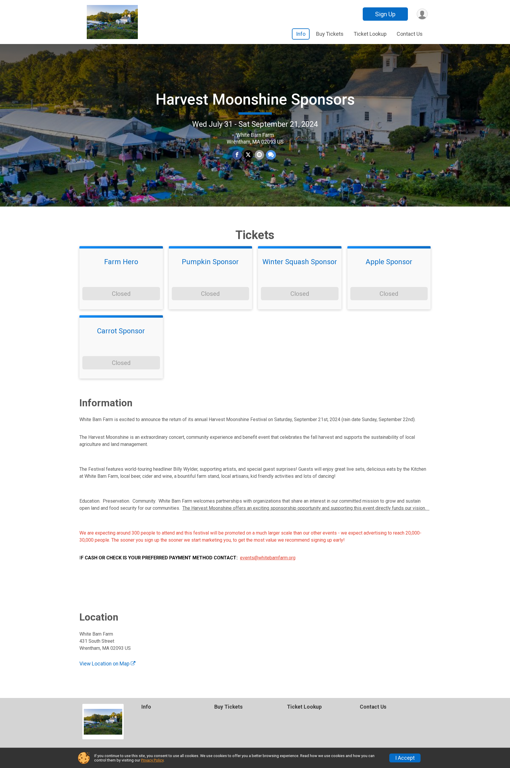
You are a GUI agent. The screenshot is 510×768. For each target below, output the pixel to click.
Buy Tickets (330, 34)
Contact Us (410, 34)
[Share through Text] (271, 155)
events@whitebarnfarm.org (267, 558)
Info (300, 34)
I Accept (405, 758)
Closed (121, 293)
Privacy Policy (152, 760)
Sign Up (385, 14)
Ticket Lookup (370, 34)
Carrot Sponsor (121, 331)
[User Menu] (422, 14)
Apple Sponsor (389, 262)
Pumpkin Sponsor (210, 262)
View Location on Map (105, 664)
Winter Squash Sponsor (299, 262)
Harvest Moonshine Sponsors (255, 99)
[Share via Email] (259, 155)
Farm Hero (121, 262)
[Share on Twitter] (248, 155)
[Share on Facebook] (237, 155)
